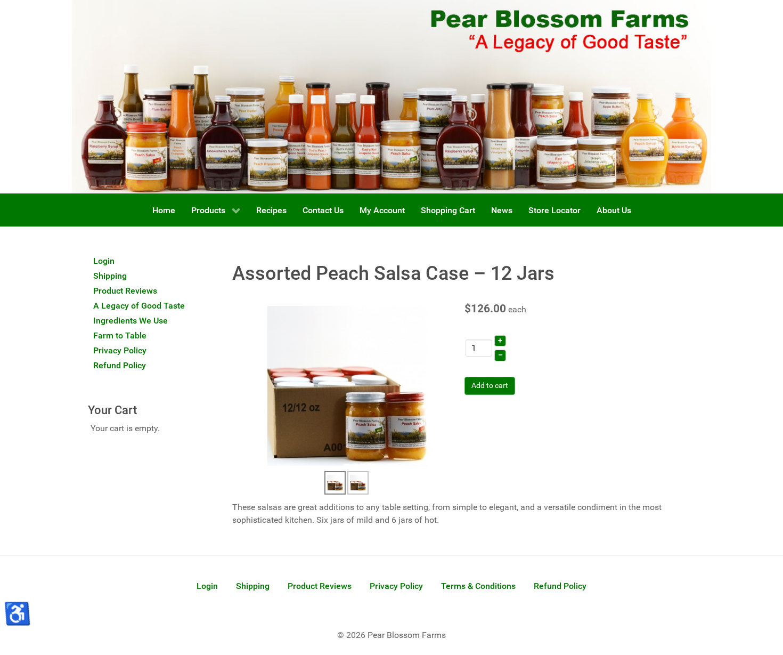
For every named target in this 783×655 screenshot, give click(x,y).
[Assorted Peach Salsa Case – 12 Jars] (347, 386)
